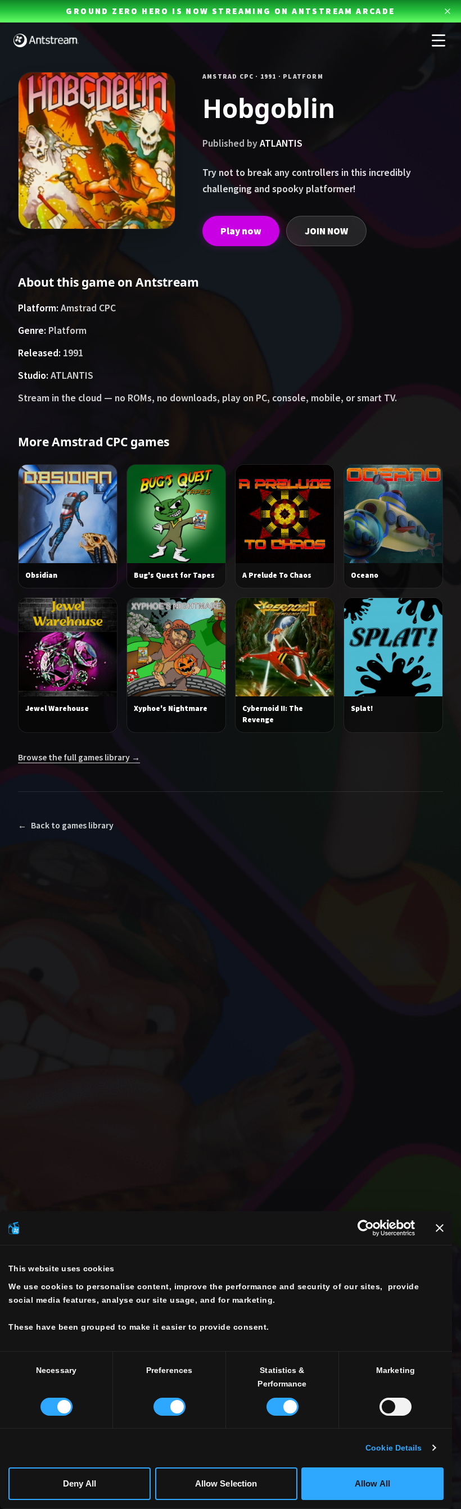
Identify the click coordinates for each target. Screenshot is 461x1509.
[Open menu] (439, 40)
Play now (240, 231)
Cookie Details (393, 1448)
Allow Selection (226, 1483)
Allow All (372, 1483)
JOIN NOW (326, 231)
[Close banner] (440, 1228)
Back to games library (66, 825)
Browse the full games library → (79, 757)
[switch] (169, 1407)
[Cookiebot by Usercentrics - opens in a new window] (366, 1228)
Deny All (79, 1483)
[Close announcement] (447, 11)
